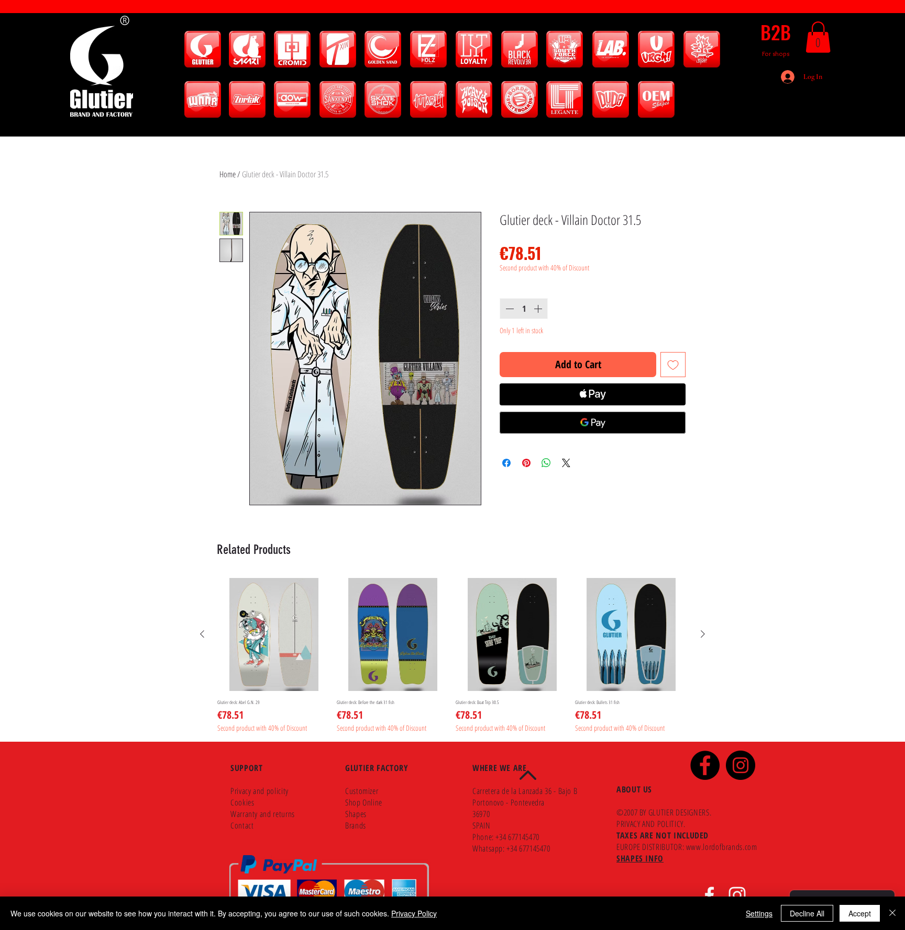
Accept (859, 913)
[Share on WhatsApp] (546, 463)
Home (227, 174)
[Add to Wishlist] (673, 364)
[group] (452, 655)
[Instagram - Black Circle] (740, 765)
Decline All (807, 913)
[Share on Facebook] (506, 463)
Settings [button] (759, 913)
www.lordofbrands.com (721, 847)
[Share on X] (566, 463)
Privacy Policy (414, 913)
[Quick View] (273, 634)
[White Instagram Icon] (737, 895)
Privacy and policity (259, 791)
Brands (355, 825)
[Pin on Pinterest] (526, 463)
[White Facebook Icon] (709, 895)
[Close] (892, 913)
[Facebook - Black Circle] (705, 765)
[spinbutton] (524, 309)
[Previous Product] (202, 634)
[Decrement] (508, 309)
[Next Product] (703, 634)
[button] (818, 37)
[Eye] (202, 49)
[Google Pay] (593, 423)
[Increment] (539, 309)
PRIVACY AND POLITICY (649, 824)
